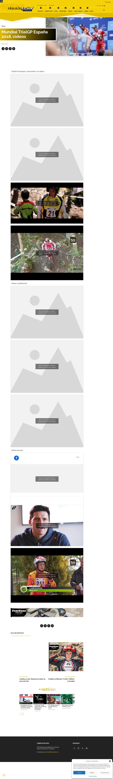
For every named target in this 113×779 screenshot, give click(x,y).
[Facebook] (97, 6)
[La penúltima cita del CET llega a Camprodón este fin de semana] (26, 699)
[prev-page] (20, 714)
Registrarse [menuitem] (11, 1)
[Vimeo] (102, 6)
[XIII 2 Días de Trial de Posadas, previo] (68, 699)
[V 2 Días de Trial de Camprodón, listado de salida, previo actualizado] (40, 699)
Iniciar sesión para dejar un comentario (20, 635)
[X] (101, 6)
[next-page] (23, 714)
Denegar (92, 772)
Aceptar (79, 772)
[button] (110, 761)
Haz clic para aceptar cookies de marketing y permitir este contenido (47, 100)
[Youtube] (104, 6)
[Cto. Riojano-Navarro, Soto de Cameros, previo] (54, 699)
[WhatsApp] (13, 48)
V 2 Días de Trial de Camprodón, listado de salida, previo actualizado (40, 707)
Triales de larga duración (39, 703)
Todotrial (51, 749)
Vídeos (3, 26)
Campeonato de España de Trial (25, 703)
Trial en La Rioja (51, 703)
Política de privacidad (93, 776)
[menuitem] (1, 1)
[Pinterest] (10, 48)
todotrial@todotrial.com (51, 752)
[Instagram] (99, 6)
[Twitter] (82, 748)
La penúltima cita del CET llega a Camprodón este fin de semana (27, 706)
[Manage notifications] (4, 775)
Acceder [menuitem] (5, 1)
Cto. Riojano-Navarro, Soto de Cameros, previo (54, 706)
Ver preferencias (105, 772)
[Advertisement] (56, 728)
